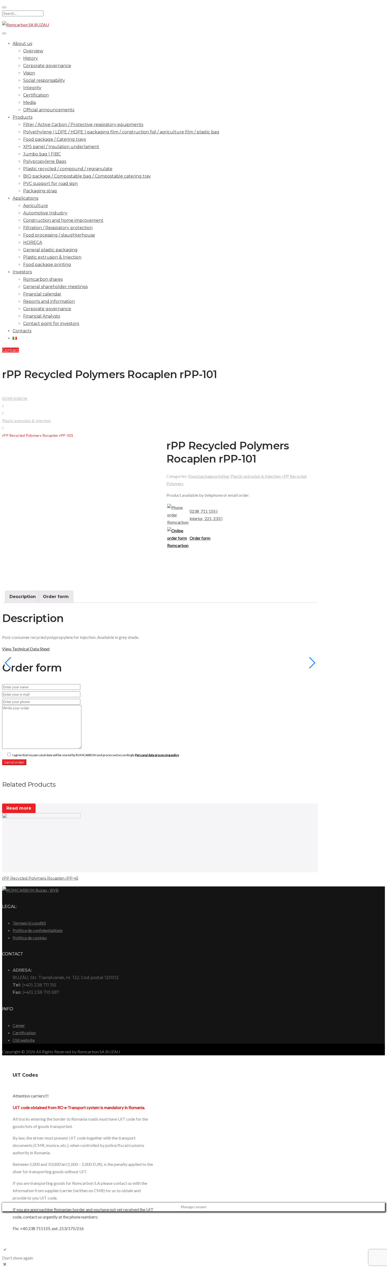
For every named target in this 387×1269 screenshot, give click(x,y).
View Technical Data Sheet (26, 648)
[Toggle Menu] (4, 33)
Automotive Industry (45, 212)
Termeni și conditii (29, 922)
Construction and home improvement (63, 220)
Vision (29, 73)
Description (22, 596)
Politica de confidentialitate (38, 930)
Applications (25, 198)
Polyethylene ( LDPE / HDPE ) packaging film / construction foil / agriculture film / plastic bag (121, 131)
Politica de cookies (30, 937)
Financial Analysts (41, 316)
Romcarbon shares (43, 279)
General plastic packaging (50, 249)
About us (22, 43)
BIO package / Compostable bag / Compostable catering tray (87, 176)
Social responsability (44, 80)
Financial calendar (42, 294)
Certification (36, 95)
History (30, 58)
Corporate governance (47, 65)
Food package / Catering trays (54, 139)
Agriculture (35, 205)
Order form (200, 537)
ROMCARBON (14, 398)
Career (19, 1025)
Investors (22, 271)
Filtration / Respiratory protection (58, 227)
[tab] (22, 597)
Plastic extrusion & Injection (52, 257)
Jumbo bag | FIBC (42, 154)
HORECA (32, 242)
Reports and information (49, 301)
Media (29, 102)
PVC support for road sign (50, 183)
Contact (10, 350)
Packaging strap (40, 190)
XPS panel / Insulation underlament (61, 146)
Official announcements (48, 109)
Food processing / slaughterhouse (59, 235)
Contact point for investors (51, 323)
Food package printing (47, 264)
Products (22, 117)
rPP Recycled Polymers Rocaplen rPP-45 (40, 878)
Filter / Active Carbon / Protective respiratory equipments (83, 124)
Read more (18, 808)
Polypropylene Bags (44, 161)
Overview (33, 50)
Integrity (32, 87)
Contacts (22, 330)
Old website (24, 1039)
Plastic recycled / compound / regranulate (67, 168)
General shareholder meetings (55, 286)
